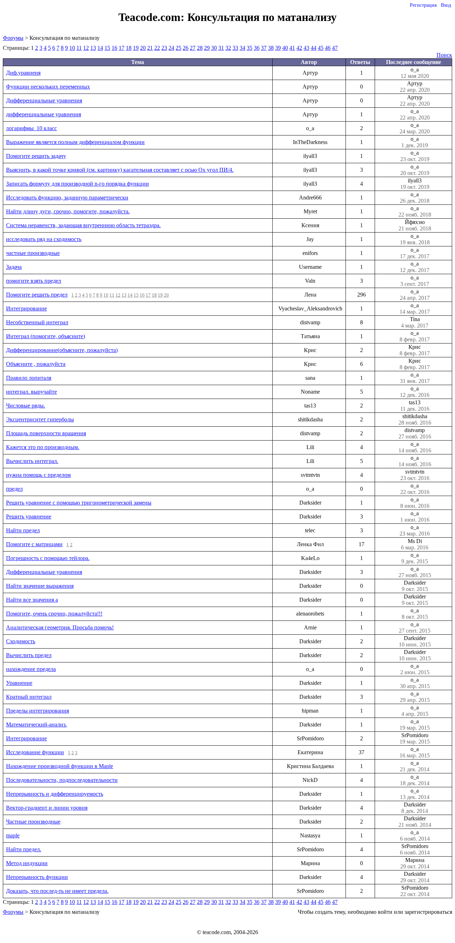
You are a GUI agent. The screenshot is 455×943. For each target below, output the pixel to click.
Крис (415, 350)
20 (143, 48)
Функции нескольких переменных (48, 87)
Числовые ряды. (25, 406)
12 (86, 48)
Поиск (444, 55)
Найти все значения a (32, 600)
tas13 (414, 405)
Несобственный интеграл (37, 322)
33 (235, 48)
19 (136, 48)
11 (79, 48)
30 (214, 48)
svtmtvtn (414, 475)
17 (121, 48)
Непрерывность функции (37, 877)
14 (100, 48)
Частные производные (33, 822)
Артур (415, 86)
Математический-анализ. (36, 724)
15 (107, 48)
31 (221, 48)
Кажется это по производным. (42, 447)
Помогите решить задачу (36, 156)
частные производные (33, 253)
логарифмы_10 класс (31, 128)
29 (207, 48)
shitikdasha (414, 419)
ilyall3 (414, 183)
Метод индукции (27, 863)
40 (285, 48)
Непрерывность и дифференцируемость (54, 794)
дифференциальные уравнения (43, 114)
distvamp (414, 433)
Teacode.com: (152, 17)
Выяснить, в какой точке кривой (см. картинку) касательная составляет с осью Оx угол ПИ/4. (120, 170)
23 (164, 48)
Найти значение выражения (40, 586)
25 (178, 48)
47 (335, 48)
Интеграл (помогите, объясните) (45, 336)
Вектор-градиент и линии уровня (46, 808)
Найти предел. (23, 849)
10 (72, 48)
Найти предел (23, 530)
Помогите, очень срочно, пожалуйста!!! (54, 614)
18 (129, 48)
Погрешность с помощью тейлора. (48, 558)
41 (292, 48)
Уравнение (19, 683)
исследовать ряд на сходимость (43, 239)
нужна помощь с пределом (38, 475)
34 (242, 48)
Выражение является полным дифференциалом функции (75, 142)
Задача (14, 267)
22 (157, 48)
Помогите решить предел (37, 295)
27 (193, 48)
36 (256, 48)
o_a (415, 72)
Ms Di (414, 544)
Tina (414, 322)
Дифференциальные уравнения (44, 100)
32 (228, 48)
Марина (414, 863)
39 (278, 48)
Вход (446, 5)
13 (93, 48)
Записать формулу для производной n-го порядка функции (77, 184)
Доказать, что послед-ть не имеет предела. (57, 891)
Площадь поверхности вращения (46, 433)
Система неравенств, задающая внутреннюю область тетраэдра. (83, 225)
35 (249, 48)
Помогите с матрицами (34, 544)
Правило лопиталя (28, 378)
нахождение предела (31, 669)
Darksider (415, 586)
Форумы (13, 38)
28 (200, 48)
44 (313, 48)
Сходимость (20, 641)
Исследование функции (35, 752)
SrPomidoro (415, 738)
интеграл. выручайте (31, 392)
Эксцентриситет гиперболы (40, 419)
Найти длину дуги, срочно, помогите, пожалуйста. (68, 211)
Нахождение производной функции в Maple (59, 766)
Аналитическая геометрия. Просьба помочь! (60, 627)
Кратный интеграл (29, 697)
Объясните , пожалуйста (35, 364)
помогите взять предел (33, 281)
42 (299, 48)
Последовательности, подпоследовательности (62, 780)
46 (328, 48)
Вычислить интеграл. (32, 461)
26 (185, 48)
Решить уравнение (28, 516)
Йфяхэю (414, 225)
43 (306, 48)
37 (264, 48)
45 (320, 48)
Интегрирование (26, 308)
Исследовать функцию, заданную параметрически (67, 198)
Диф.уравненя (23, 73)
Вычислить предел (29, 655)
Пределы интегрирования (37, 711)
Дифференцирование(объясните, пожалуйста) (62, 350)
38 (271, 48)
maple (13, 835)
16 (114, 48)
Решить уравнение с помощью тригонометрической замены (78, 503)
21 (150, 48)
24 (171, 48)
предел (14, 489)
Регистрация (423, 5)
